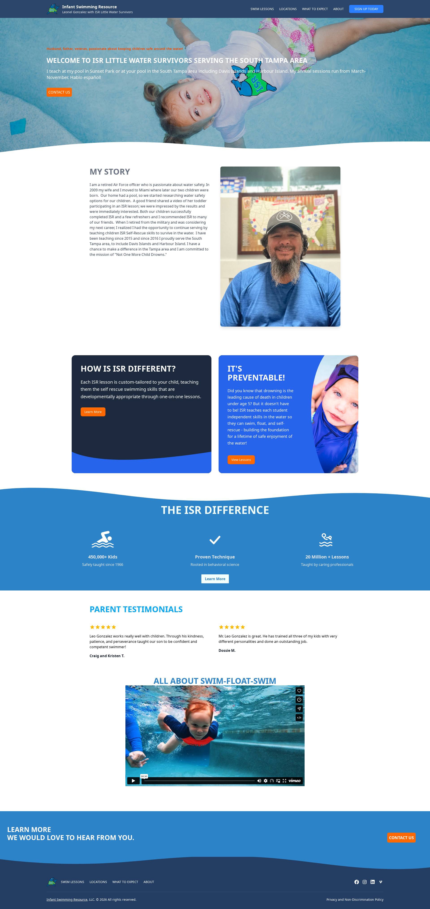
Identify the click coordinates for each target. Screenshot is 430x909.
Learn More (93, 412)
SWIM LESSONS (262, 9)
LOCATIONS (288, 9)
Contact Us (59, 92)
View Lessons (241, 460)
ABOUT (338, 9)
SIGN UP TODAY (366, 9)
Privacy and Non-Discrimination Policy (355, 899)
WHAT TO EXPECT (315, 9)
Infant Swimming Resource (67, 899)
